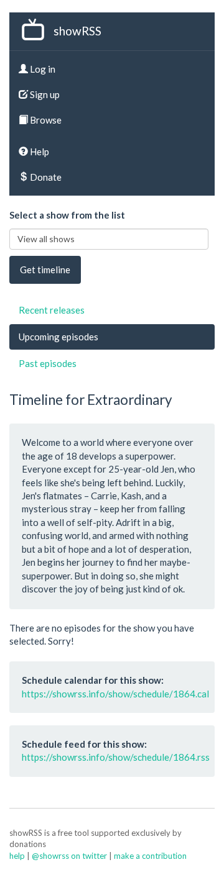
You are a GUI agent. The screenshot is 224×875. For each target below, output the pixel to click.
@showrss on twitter (69, 856)
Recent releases (52, 309)
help (17, 856)
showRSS (77, 31)
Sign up (44, 94)
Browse (45, 119)
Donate (45, 177)
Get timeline (45, 269)
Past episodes (48, 363)
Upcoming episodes (58, 336)
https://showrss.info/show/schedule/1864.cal (115, 693)
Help (38, 151)
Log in (41, 69)
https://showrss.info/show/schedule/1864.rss (116, 757)
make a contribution (150, 856)
